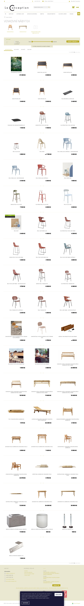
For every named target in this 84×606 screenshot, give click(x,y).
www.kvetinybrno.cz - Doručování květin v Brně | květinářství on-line (54, 588)
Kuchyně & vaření (62, 13)
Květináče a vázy (20, 13)
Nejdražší (23, 49)
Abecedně (29, 49)
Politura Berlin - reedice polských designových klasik (51, 582)
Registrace (78, 1)
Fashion (71, 13)
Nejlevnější (16, 49)
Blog (44, 568)
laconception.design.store (11, 581)
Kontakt (26, 570)
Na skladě (8, 39)
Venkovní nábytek (51, 13)
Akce (7, 41)
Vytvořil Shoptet (77, 603)
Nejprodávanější (8, 49)
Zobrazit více (56, 585)
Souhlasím (58, 594)
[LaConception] (17, 7)
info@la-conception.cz (10, 573)
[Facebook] (4, 1)
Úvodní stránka (5, 14)
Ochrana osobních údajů (29, 573)
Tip (6, 42)
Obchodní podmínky (28, 572)
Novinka (17, 41)
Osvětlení (11, 13)
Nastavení (25, 602)
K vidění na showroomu (17, 43)
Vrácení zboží (27, 575)
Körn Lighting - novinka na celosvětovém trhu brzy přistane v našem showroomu (51, 573)
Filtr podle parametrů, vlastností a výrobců (41, 46)
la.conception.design (10, 579)
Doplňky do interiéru (32, 13)
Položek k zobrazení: (73, 41)
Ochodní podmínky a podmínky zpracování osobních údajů (27, 588)
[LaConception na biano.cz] (64, 594)
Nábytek (42, 13)
